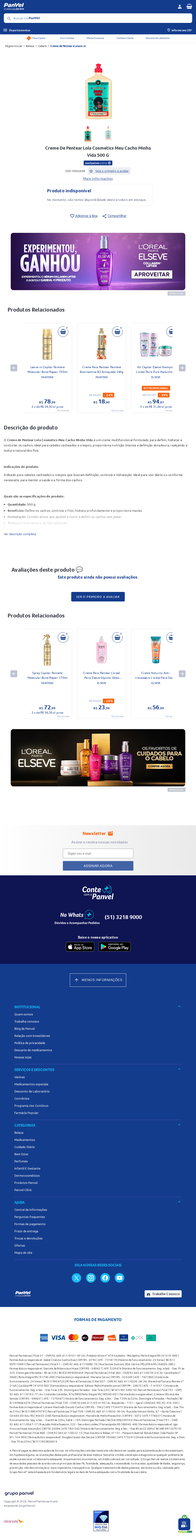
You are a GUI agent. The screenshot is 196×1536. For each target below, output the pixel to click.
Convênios (21, 1098)
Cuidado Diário (24, 1147)
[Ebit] (101, 1521)
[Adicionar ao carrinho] (63, 331)
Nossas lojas (23, 1057)
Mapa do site (23, 1252)
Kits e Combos (67, 38)
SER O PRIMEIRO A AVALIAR (98, 597)
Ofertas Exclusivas (95, 38)
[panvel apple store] (80, 946)
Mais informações (98, 178)
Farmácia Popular (26, 1113)
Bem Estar (21, 1154)
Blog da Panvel (24, 1028)
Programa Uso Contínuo (31, 1105)
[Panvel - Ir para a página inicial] (89, 6)
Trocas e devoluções (28, 1238)
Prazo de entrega (26, 1231)
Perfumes (21, 1161)
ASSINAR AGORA (98, 866)
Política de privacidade (29, 1043)
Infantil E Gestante (27, 1168)
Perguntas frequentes (29, 1217)
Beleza (30, 46)
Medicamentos (24, 1140)
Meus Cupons (38, 38)
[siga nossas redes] (76, 1278)
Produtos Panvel (26, 1183)
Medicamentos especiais (31, 1084)
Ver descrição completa (20, 534)
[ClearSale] (14, 1521)
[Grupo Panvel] (19, 1492)
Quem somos (23, 1014)
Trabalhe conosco (26, 1021)
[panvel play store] (114, 946)
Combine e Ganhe (125, 38)
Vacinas (19, 1077)
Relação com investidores (32, 1036)
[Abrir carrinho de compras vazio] (189, 6)
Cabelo (42, 46)
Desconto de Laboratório (158, 38)
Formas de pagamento (30, 1224)
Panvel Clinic (23, 1190)
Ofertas (19, 1245)
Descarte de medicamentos (33, 1050)
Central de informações (30, 1209)
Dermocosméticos (27, 1175)
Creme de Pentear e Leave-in (68, 46)
